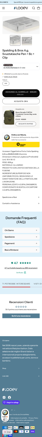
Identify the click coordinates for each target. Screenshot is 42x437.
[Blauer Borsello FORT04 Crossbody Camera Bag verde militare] (9, 117)
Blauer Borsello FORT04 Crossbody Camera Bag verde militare (26, 114)
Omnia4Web (24, 414)
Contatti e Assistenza (11, 203)
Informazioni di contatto (19, 418)
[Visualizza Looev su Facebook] (9, 397)
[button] (33, 8)
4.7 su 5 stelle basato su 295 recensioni (21, 268)
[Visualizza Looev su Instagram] (4, 397)
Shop (4, 368)
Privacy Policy (33, 418)
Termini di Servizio (8, 422)
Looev (10, 414)
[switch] (5, 419)
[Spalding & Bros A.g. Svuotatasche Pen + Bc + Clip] (15, 40)
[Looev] (21, 8)
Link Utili (5, 376)
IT (12, 410)
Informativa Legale (22, 422)
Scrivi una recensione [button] (21, 316)
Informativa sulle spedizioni (24, 420)
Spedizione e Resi (9, 197)
